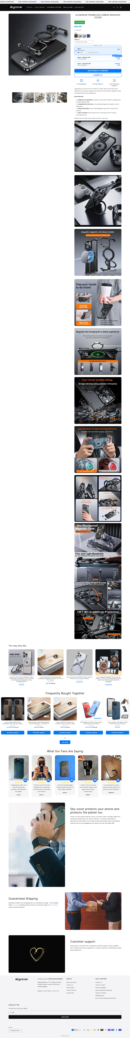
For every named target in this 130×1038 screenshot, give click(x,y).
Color (75, 33)
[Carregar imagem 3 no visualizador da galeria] (39, 97)
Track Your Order (100, 985)
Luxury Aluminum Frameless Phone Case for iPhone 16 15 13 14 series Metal (79, 677)
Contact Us (70, 985)
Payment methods (100, 993)
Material (76, 39)
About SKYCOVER (71, 982)
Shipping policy (99, 995)
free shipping (53, 905)
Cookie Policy (70, 993)
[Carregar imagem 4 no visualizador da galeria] (51, 97)
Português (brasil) (15, 1030)
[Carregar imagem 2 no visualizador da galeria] (28, 97)
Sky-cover (67, 1035)
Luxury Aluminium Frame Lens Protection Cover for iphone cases (65, 723)
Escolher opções (12, 732)
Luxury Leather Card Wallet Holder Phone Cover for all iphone (118, 723)
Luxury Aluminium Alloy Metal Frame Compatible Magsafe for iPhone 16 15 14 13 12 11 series (50, 678)
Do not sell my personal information (105, 998)
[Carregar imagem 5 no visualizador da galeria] (62, 97)
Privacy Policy (70, 987)
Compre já (97, 75)
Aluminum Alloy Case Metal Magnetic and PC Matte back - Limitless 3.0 (39, 723)
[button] (30, 7)
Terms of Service (71, 990)
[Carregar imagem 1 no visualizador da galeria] (17, 97)
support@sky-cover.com (51, 991)
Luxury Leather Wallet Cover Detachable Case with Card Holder (13, 723)
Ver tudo (65, 742)
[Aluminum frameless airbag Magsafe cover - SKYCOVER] (97, 172)
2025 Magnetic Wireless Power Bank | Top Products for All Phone (91, 723)
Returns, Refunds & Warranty (103, 990)
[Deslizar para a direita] (69, 97)
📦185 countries (14, 905)
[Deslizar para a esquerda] (10, 97)
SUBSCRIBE (65, 1017)
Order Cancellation (100, 987)
